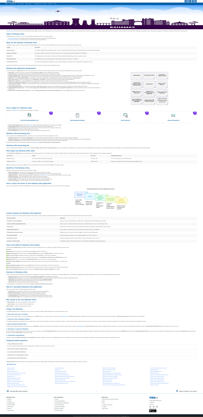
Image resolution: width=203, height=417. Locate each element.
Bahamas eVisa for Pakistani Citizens (157, 381)
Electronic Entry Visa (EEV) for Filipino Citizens (159, 374)
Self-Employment (81, 326)
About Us (152, 404)
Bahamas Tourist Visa (154, 369)
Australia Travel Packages (60, 406)
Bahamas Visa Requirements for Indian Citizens (112, 373)
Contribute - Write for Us (107, 404)
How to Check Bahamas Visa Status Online (158, 368)
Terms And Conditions (190, 415)
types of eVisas (21, 36)
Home (6, 3)
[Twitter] (154, 407)
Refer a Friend (105, 408)
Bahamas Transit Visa (106, 371)
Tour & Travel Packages (59, 404)
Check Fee (9, 408)
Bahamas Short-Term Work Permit (109, 368)
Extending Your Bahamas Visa (60, 373)
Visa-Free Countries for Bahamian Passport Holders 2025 (114, 384)
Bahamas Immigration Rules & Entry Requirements (64, 376)
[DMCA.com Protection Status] (25, 415)
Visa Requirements (38, 3)
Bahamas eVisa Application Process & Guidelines (16, 373)
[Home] (10, 1)
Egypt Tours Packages (59, 408)
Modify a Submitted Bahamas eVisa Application (159, 383)
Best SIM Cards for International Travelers (111, 399)
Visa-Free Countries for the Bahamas (62, 374)
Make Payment (10, 406)
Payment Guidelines (11, 404)
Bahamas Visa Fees (10, 369)
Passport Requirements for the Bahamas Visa (111, 383)
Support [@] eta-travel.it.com (155, 400)
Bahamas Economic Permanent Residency (15, 381)
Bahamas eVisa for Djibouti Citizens (157, 376)
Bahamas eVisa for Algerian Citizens (157, 379)
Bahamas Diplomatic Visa (107, 379)
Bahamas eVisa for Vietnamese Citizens (110, 378)
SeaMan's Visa (57, 369)
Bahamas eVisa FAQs (154, 384)
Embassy (45, 3)
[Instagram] (157, 407)
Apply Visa (9, 399)
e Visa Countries (10, 410)
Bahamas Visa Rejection (59, 368)
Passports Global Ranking (60, 401)
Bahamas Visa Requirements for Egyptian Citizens (112, 374)
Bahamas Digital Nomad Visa (155, 371)
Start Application (12, 3)
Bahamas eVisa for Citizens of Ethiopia (110, 376)
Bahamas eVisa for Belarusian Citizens (62, 378)
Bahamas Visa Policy (11, 368)
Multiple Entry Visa (11, 376)
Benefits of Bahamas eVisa (60, 379)
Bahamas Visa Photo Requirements (14, 374)
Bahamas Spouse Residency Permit (14, 378)
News (55, 3)
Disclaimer (105, 406)
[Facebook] (150, 407)
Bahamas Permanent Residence (13, 383)
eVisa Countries (20, 3)
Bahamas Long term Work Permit (109, 369)
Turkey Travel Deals (58, 410)
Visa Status (9, 401)
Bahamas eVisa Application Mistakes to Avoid (16, 384)
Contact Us (50, 3)
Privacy (195, 415)
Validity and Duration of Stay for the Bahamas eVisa (17, 386)
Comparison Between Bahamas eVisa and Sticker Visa (65, 381)
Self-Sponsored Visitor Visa (12, 371)
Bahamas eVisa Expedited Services (61, 383)
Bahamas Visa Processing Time (61, 371)
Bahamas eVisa (36, 142)
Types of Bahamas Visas (107, 381)
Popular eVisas (28, 3)
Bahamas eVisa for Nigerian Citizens (157, 378)
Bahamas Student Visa (154, 373)
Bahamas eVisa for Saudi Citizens (13, 379)
